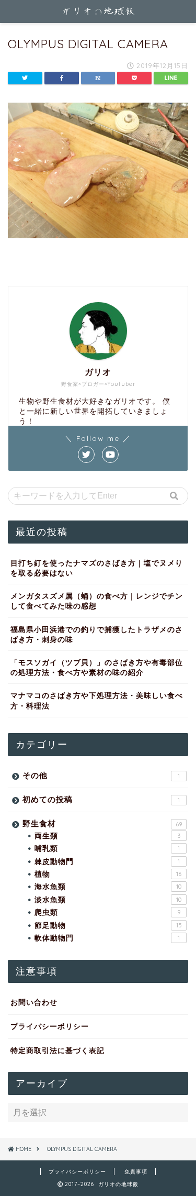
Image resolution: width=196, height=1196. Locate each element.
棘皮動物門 (107, 861)
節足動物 (108, 925)
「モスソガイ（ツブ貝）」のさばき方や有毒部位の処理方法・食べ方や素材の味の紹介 (96, 667)
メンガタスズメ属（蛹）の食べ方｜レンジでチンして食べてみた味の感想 (96, 600)
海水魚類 (107, 886)
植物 (107, 873)
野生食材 (102, 823)
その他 (101, 775)
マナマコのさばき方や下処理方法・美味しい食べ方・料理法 (96, 700)
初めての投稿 (101, 799)
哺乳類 (107, 848)
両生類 (107, 835)
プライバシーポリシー (49, 1026)
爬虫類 (107, 911)
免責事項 (135, 1171)
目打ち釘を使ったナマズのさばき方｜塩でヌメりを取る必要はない (96, 567)
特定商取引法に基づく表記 (57, 1050)
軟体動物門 (107, 937)
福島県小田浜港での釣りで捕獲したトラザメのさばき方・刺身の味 (96, 634)
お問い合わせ (33, 1002)
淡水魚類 (107, 899)
